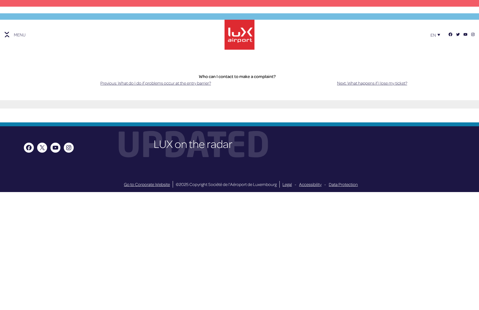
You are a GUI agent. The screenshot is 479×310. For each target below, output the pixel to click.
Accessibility (310, 184)
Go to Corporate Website (147, 184)
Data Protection (343, 184)
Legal (287, 184)
